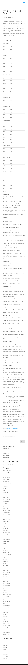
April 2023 (5, 506)
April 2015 (5, 599)
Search (22, 441)
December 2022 (6, 512)
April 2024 (5, 492)
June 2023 (5, 503)
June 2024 (5, 490)
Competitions (6, 640)
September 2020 (7, 554)
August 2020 (6, 557)
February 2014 (6, 625)
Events (4, 643)
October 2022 (6, 517)
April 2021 (5, 550)
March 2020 (5, 565)
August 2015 (6, 596)
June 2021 (5, 546)
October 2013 (6, 634)
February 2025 (6, 477)
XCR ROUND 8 (6, 451)
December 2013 (6, 630)
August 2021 (6, 541)
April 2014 (5, 621)
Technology (5, 654)
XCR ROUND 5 (6, 457)
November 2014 (6, 605)
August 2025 (6, 472)
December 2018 (6, 583)
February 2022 (6, 532)
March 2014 (5, 623)
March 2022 (5, 530)
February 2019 (6, 579)
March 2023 (5, 508)
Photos (4, 38)
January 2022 (6, 534)
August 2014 (6, 612)
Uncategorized (6, 656)
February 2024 (6, 495)
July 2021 (5, 543)
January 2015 (6, 603)
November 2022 (6, 515)
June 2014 (5, 616)
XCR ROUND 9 (6, 448)
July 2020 (5, 559)
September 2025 (7, 470)
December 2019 (6, 572)
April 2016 (5, 592)
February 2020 (6, 568)
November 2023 (6, 501)
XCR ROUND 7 (6, 453)
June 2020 (5, 561)
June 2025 (5, 475)
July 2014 (5, 614)
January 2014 (6, 627)
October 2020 (6, 552)
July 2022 (5, 523)
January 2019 (6, 581)
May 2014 (5, 619)
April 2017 (5, 588)
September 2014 (7, 610)
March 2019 (5, 577)
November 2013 (6, 632)
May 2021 (5, 548)
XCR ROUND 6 (6, 455)
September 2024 (7, 484)
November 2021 (6, 539)
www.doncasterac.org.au (12, 428)
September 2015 (7, 594)
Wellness (5, 658)
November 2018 (6, 585)
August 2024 (6, 486)
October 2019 (6, 574)
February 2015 (6, 601)
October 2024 (6, 481)
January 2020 (6, 570)
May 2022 (5, 526)
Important (5, 645)
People (4, 652)
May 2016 (5, 590)
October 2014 (6, 608)
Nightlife (5, 647)
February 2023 (6, 510)
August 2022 (6, 521)
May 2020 (5, 563)
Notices (4, 649)
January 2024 (6, 497)
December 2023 (6, 499)
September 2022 (7, 519)
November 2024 (6, 479)
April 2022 (5, 528)
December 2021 (6, 537)
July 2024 (5, 488)
